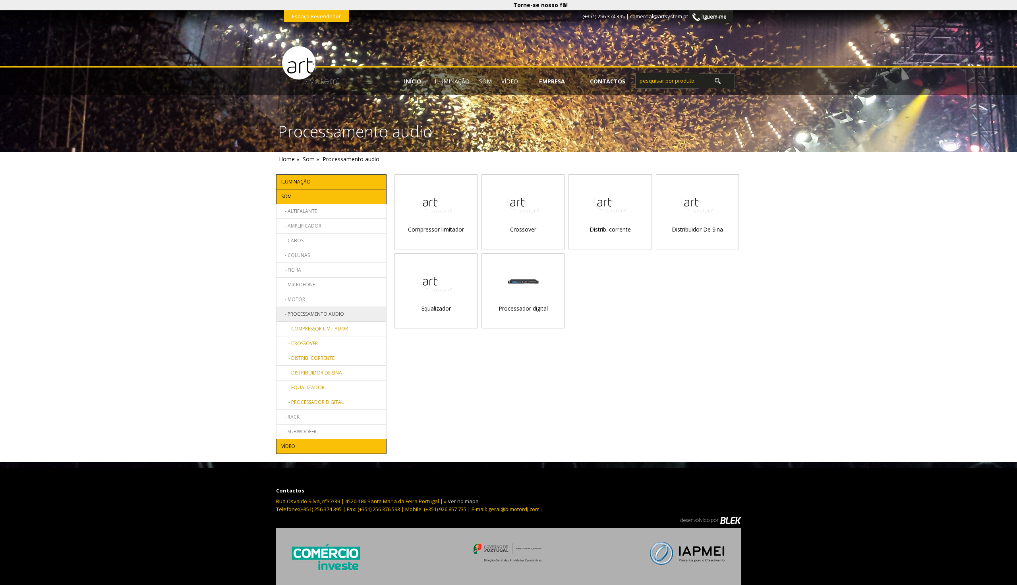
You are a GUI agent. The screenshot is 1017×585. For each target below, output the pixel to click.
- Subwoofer (299, 431)
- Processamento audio (312, 314)
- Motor (293, 299)
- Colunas (295, 255)
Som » (311, 159)
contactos (607, 81)
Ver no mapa (463, 501)
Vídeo (509, 81)
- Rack (290, 416)
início (412, 81)
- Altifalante (299, 211)
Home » (289, 159)
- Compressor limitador (314, 328)
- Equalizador (303, 387)
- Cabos (292, 240)
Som (485, 81)
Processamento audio (351, 159)
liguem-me (713, 16)
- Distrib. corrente (307, 358)
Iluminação (452, 81)
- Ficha (291, 269)
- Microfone (298, 284)
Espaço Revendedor (316, 16)
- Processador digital (312, 402)
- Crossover (299, 343)
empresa (552, 81)
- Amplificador (301, 225)
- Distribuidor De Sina (311, 372)
